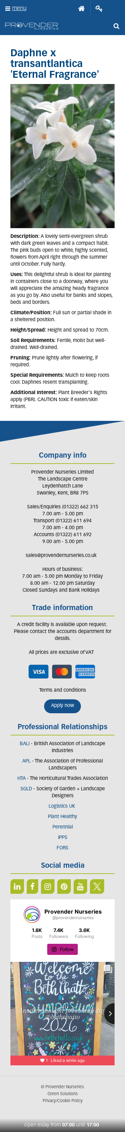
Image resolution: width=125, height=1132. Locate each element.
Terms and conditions (62, 690)
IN (48, 886)
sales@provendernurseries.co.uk (61, 555)
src (116, 26)
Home (81, 8)
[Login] (99, 8)
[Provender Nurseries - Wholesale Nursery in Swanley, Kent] (31, 26)
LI (17, 886)
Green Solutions (63, 1094)
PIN (64, 886)
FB (32, 886)
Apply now (62, 705)
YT (80, 886)
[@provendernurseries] (32, 915)
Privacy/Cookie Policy (63, 1101)
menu (19, 8)
